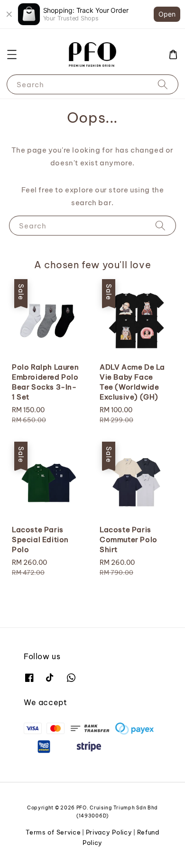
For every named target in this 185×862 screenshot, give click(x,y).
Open (167, 14)
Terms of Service (53, 832)
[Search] (163, 84)
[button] (11, 54)
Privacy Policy (109, 832)
